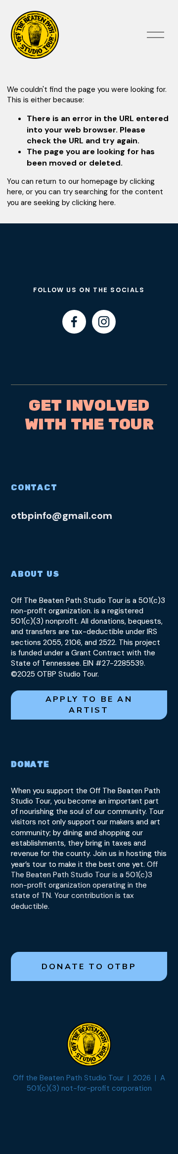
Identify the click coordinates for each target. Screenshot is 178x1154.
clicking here (93, 203)
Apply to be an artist (89, 705)
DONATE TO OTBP (89, 966)
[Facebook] (74, 322)
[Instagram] (104, 322)
